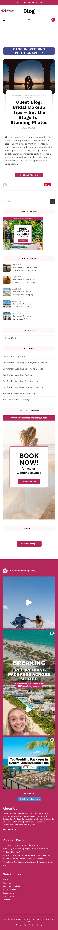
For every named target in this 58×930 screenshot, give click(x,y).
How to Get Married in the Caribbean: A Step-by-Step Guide (23, 281)
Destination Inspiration (14, 356)
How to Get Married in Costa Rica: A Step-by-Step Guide (24, 268)
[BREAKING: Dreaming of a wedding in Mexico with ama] (29, 656)
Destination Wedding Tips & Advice (20, 381)
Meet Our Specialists (12, 886)
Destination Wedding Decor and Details (23, 369)
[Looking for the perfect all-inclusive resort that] (29, 709)
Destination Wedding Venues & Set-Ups (23, 387)
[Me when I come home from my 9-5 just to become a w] (29, 602)
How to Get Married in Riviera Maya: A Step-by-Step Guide (22, 318)
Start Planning (9, 896)
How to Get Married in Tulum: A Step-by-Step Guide (22, 306)
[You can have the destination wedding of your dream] (29, 763)
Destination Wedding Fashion (18, 375)
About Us (7, 883)
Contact (6, 900)
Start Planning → (29, 543)
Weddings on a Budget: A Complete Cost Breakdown (27, 855)
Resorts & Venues (10, 889)
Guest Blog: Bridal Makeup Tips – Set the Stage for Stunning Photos (29, 112)
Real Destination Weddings (16, 399)
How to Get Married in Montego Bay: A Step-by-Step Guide (23, 293)
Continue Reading (29, 175)
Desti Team (13, 185)
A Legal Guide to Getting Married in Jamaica (23, 859)
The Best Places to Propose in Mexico (20, 845)
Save (48, 185)
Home (5, 879)
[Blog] (7, 11)
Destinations (8, 893)
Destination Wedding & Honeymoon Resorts (25, 362)
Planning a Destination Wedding (19, 393)
